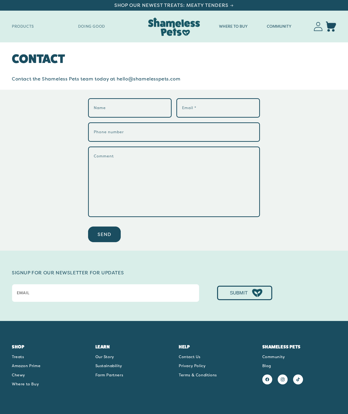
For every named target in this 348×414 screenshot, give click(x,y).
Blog (266, 366)
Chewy (18, 375)
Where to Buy (25, 384)
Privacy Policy (192, 366)
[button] (42, 26)
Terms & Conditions (198, 375)
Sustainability (108, 366)
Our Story (104, 357)
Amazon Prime (26, 366)
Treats (18, 357)
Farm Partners (109, 375)
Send (104, 234)
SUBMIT (239, 293)
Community (273, 357)
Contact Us (190, 357)
